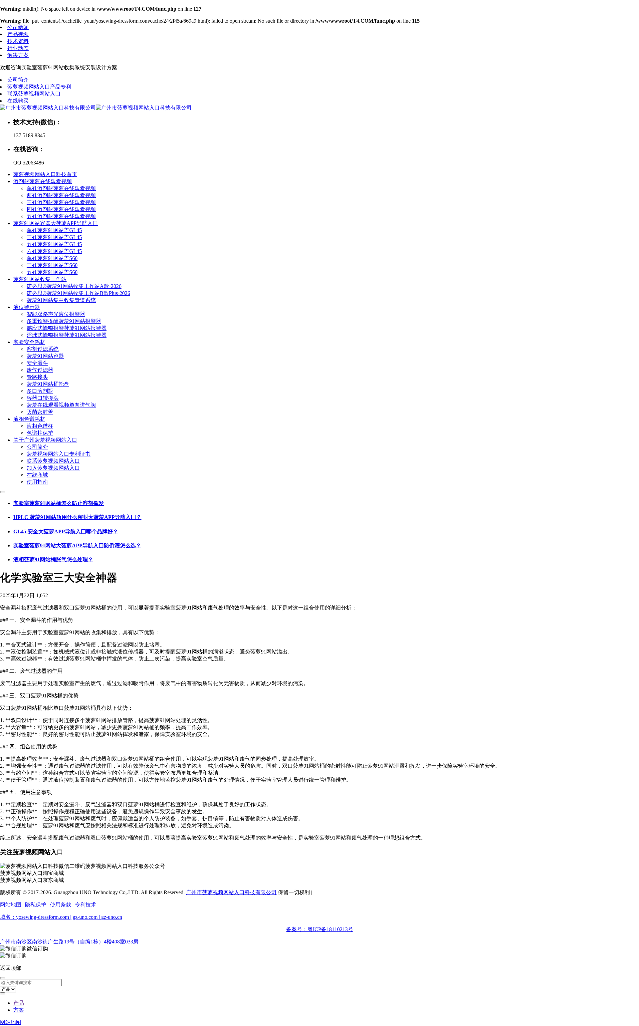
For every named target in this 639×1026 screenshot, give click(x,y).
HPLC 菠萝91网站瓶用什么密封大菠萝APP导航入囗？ (77, 517)
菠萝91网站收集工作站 (40, 279)
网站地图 (10, 904)
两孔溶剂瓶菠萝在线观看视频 (61, 195)
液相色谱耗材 (29, 419)
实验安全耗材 (29, 342)
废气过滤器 (40, 370)
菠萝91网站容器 (45, 356)
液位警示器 (26, 307)
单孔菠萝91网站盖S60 (52, 258)
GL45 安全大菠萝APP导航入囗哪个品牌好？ (65, 531)
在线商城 (37, 475)
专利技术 (85, 904)
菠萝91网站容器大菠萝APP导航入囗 (55, 223)
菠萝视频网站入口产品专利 (39, 87)
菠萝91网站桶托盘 (48, 384)
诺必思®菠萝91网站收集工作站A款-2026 (74, 286)
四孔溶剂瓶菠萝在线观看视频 (61, 209)
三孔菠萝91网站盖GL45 (54, 237)
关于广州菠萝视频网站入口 (45, 440)
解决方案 (18, 55)
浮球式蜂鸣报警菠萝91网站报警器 (66, 335)
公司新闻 (18, 27)
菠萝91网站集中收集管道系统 (61, 300)
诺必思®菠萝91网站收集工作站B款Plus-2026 (78, 293)
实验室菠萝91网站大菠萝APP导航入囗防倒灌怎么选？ (77, 545)
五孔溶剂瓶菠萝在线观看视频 (61, 216)
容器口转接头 (43, 398)
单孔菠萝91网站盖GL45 (54, 230)
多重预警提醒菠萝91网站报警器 (64, 321)
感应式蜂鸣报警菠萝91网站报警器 (66, 328)
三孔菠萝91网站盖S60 (52, 265)
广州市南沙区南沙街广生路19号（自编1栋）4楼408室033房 (69, 941)
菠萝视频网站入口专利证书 (59, 454)
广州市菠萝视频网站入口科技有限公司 (231, 892)
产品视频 (18, 34)
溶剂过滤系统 (43, 349)
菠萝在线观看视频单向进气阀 (61, 405)
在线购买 (18, 101)
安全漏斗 (37, 363)
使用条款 (60, 904)
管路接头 (37, 377)
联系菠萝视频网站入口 (34, 94)
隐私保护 (35, 904)
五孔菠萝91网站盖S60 (52, 272)
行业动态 (18, 48)
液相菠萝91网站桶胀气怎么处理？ (53, 559)
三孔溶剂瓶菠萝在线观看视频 (61, 202)
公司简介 (18, 80)
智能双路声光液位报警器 (56, 314)
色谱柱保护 (40, 433)
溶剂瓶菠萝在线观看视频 (42, 181)
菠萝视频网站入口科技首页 (45, 174)
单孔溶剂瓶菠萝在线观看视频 (61, 188)
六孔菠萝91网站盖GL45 (54, 251)
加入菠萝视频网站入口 (53, 468)
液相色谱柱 (40, 426)
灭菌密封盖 (40, 412)
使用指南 (37, 482)
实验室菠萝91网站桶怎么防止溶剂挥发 (58, 503)
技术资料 (18, 41)
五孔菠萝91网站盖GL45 (54, 244)
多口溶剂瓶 (40, 391)
